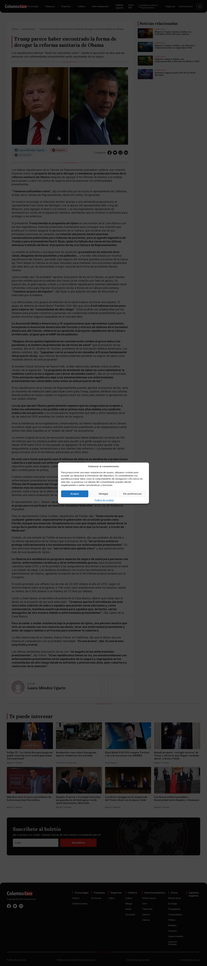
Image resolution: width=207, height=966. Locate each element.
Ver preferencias (132, 493)
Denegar (103, 493)
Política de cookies (104, 500)
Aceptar (74, 493)
